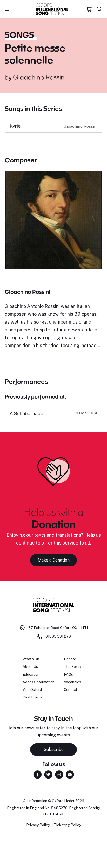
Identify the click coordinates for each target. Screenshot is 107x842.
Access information (39, 682)
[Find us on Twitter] (48, 774)
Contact (70, 689)
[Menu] (7, 9)
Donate (70, 659)
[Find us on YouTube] (70, 774)
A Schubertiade (26, 413)
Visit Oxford (32, 689)
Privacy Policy (38, 825)
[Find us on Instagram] (59, 774)
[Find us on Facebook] (37, 774)
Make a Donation (54, 560)
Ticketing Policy (67, 825)
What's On (31, 659)
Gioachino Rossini (39, 77)
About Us (30, 666)
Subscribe (54, 749)
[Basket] (89, 9)
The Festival (74, 666)
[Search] (99, 9)
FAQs (68, 674)
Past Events (33, 697)
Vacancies (72, 682)
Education (31, 674)
